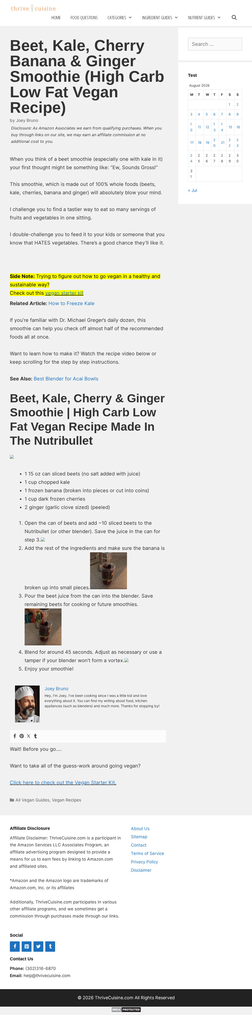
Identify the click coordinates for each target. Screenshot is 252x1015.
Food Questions (84, 17)
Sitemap (139, 836)
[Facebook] (15, 736)
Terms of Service (147, 853)
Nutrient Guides (201, 17)
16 (238, 127)
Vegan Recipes (66, 800)
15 (230, 127)
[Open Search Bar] (234, 17)
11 (199, 127)
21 (222, 143)
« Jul (192, 190)
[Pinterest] (21, 736)
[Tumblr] (35, 736)
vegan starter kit (64, 293)
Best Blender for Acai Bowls (66, 379)
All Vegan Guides (32, 800)
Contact (138, 845)
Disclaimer (141, 870)
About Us (140, 828)
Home (56, 17)
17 (192, 143)
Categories (117, 17)
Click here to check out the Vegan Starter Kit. (63, 783)
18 (199, 143)
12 (207, 127)
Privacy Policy (144, 861)
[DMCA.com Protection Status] (126, 1011)
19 (207, 143)
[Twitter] (28, 736)
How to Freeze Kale (71, 303)
